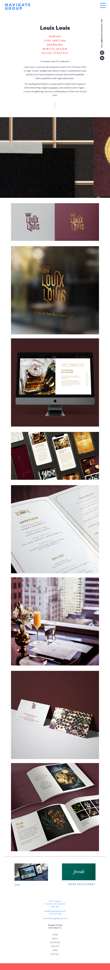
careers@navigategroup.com (55, 918)
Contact (55, 954)
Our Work (55, 942)
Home (55, 934)
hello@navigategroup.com (102, 33)
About (55, 938)
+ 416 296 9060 (55, 913)
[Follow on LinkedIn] (102, 58)
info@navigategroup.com (55, 911)
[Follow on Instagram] (102, 53)
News (55, 950)
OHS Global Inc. (55, 927)
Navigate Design (55, 925)
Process (55, 946)
